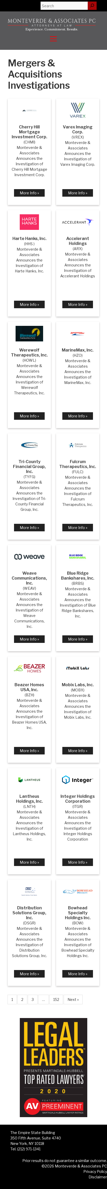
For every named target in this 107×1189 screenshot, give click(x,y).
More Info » (29, 193)
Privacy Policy (95, 1171)
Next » (73, 999)
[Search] (92, 6)
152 (56, 999)
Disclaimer (98, 1177)
